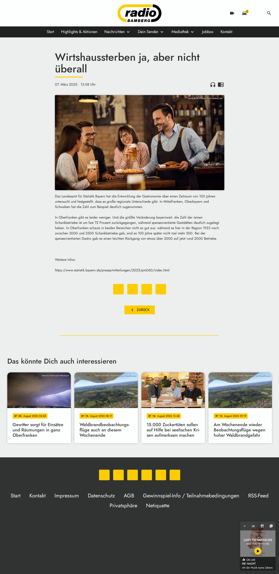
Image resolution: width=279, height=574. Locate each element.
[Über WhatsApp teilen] (146, 289)
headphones (213, 84)
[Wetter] (256, 13)
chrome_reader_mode (221, 84)
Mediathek (180, 32)
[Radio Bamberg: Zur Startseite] (140, 13)
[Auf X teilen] (132, 289)
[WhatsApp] (11, 13)
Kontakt (226, 32)
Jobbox (207, 32)
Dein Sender (148, 32)
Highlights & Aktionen (79, 32)
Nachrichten (114, 32)
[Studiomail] (47, 13)
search (269, 13)
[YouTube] (38, 13)
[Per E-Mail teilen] (160, 289)
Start (50, 32)
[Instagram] (29, 13)
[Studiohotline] (55, 13)
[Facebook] (20, 13)
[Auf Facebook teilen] (118, 289)
